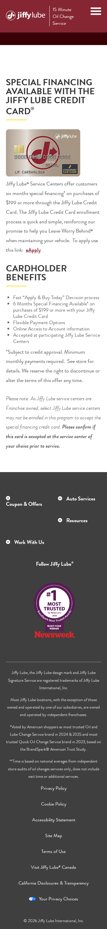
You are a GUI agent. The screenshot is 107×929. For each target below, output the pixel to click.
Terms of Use (53, 851)
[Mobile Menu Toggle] (96, 11)
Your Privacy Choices (58, 898)
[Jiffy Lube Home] (26, 16)
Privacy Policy (54, 788)
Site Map (53, 835)
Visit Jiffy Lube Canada (53, 867)
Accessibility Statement (53, 819)
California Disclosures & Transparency (53, 882)
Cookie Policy (53, 803)
